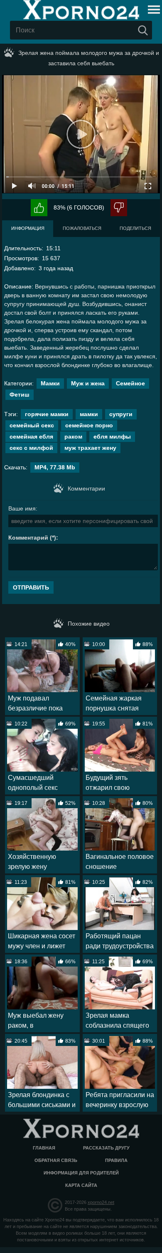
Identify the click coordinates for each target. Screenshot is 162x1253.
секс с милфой (31, 447)
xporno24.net (101, 1202)
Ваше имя (22, 508)
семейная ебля (31, 436)
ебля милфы (112, 436)
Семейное (130, 383)
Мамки (50, 383)
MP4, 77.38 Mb (54, 467)
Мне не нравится (118, 207)
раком (73, 436)
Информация (27, 228)
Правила (116, 1160)
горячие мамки (47, 414)
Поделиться (135, 228)
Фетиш (19, 394)
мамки (89, 414)
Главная (44, 1147)
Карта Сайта (81, 1185)
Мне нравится (39, 207)
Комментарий (28, 537)
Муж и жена (88, 383)
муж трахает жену (90, 447)
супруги (121, 414)
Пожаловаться (82, 228)
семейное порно (89, 425)
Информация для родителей (81, 1172)
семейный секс (32, 425)
